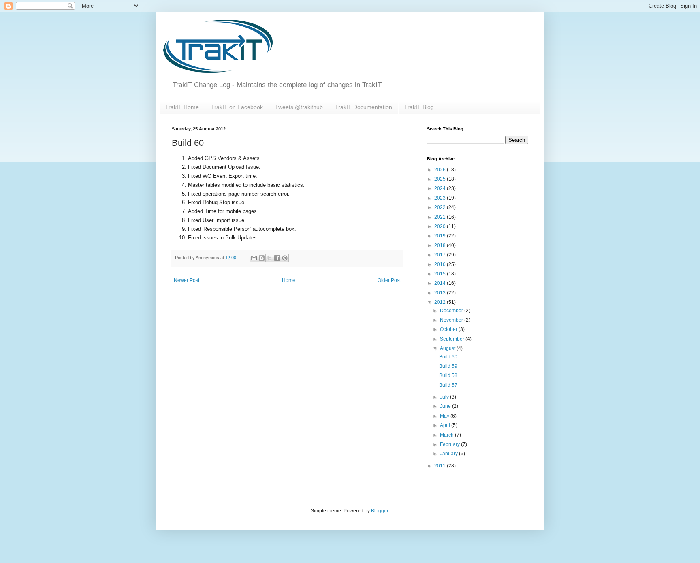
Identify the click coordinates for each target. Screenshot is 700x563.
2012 (440, 302)
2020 (440, 226)
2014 (440, 283)
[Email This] (254, 258)
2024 (440, 188)
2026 (440, 170)
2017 (440, 255)
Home (288, 280)
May (445, 416)
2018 (440, 245)
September (452, 339)
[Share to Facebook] (277, 258)
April (445, 425)
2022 (440, 207)
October (449, 329)
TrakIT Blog (419, 107)
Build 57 (448, 385)
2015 (440, 274)
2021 (440, 217)
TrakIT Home (182, 107)
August (448, 348)
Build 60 (448, 357)
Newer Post (186, 280)
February (450, 444)
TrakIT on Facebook (237, 107)
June (446, 406)
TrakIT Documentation (363, 107)
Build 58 (448, 375)
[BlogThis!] (262, 258)
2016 (440, 264)
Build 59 (448, 366)
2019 (440, 236)
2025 (440, 179)
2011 (440, 466)
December (452, 310)
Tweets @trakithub (299, 107)
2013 (440, 293)
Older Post (389, 280)
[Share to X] (269, 258)
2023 (440, 198)
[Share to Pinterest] (285, 258)
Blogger (379, 511)
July (445, 397)
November (452, 320)
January (449, 453)
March (447, 435)
